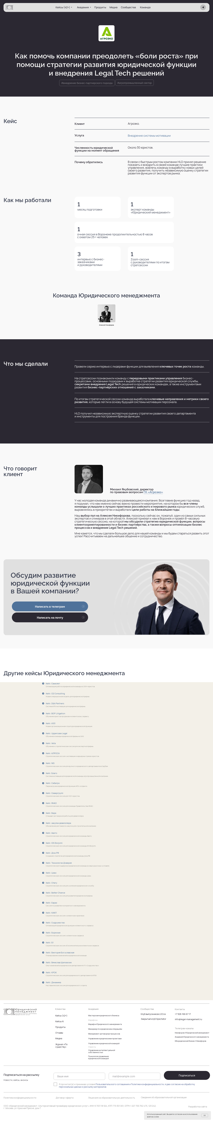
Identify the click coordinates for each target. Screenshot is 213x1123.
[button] (112, 1038)
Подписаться (187, 1075)
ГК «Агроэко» (153, 492)
